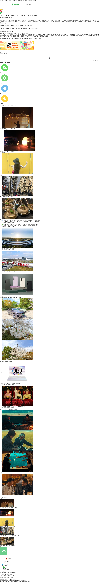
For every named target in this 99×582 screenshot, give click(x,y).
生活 (16, 0)
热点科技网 (4, 272)
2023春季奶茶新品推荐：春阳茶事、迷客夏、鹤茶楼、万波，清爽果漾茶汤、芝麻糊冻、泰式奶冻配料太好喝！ (20, 225)
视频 (25, 0)
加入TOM (14, 579)
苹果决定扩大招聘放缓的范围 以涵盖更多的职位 (9, 248)
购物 (35, 0)
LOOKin (4, 0)
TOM (1, 107)
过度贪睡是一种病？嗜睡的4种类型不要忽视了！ (8, 128)
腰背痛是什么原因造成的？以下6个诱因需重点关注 (8, 151)
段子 (30, 0)
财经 (26, 0)
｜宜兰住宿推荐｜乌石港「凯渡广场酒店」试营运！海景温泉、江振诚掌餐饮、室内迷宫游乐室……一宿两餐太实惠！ (21, 221)
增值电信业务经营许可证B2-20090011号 (6, 577)
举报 (0, 52)
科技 (36, 0)
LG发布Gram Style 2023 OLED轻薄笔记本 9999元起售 (11, 383)
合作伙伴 (7, 579)
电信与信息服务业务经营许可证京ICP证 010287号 (8, 572)
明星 (10, 0)
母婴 (18, 0)
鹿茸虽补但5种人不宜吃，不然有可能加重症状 (7, 196)
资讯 (2, 0)
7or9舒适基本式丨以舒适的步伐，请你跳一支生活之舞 (8, 105)
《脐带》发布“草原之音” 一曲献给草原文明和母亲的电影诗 (9, 409)
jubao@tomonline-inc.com (26, 581)
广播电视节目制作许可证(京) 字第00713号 (7, 574)
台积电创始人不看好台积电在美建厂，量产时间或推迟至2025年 (12, 271)
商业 (23, 0)
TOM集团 (1, 579)
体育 (8, 0)
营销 (20, 0)
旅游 (15, 0)
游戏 (13, 0)
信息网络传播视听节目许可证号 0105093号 (7, 575)
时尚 (11, 0)
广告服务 (10, 579)
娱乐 (7, 0)
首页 (0, 0)
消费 (31, 0)
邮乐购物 (4, 579)
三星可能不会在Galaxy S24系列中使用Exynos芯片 (10, 295)
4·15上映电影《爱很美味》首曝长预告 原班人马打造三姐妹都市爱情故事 (13, 406)
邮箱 (21, 0)
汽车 (33, 0)
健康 (28, 0)
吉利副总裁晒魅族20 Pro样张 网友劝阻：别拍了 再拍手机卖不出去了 (11, 297)
